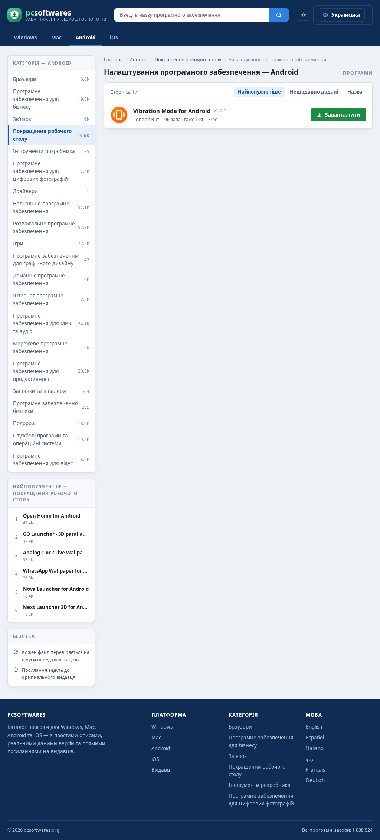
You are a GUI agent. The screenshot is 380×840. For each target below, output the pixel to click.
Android (86, 37)
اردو (310, 759)
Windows (25, 37)
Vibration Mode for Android (172, 110)
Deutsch (315, 780)
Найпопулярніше (259, 91)
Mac (56, 37)
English (314, 726)
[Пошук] (279, 15)
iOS (114, 37)
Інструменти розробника (260, 785)
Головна (113, 59)
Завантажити (342, 114)
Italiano (315, 748)
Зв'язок (238, 756)
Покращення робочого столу (188, 59)
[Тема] (303, 15)
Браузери (240, 726)
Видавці (161, 769)
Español (315, 737)
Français (315, 769)
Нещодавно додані (314, 91)
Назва (355, 91)
